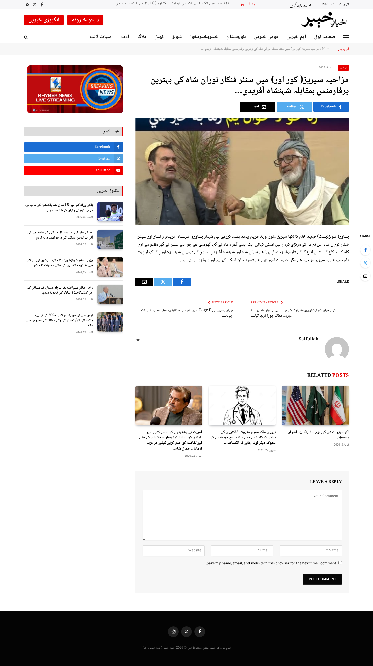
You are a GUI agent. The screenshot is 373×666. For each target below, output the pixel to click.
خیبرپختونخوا (204, 37)
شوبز (177, 37)
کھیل (159, 37)
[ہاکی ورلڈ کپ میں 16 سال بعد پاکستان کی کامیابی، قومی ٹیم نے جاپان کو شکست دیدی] (110, 212)
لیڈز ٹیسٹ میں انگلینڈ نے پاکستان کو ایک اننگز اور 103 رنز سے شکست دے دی (173, 3)
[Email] (365, 276)
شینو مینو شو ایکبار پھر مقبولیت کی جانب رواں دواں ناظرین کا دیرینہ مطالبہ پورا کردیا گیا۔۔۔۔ (293, 313)
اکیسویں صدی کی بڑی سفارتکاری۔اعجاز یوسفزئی (318, 435)
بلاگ (141, 37)
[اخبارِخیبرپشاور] (324, 20)
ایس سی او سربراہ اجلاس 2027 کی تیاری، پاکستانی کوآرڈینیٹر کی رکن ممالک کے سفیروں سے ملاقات (59, 320)
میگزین (343, 68)
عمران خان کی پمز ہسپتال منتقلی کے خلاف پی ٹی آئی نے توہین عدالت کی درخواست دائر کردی (60, 235)
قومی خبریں (266, 37)
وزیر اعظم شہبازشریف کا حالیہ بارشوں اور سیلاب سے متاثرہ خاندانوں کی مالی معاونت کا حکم (59, 263)
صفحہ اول (324, 37)
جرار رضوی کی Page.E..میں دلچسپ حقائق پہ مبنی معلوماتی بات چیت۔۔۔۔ (187, 313)
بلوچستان (236, 37)
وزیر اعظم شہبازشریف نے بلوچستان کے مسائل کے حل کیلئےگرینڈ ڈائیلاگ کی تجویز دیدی (60, 290)
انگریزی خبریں (43, 20)
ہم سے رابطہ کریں (300, 5)
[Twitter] (365, 263)
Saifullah (308, 339)
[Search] (26, 37)
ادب (125, 37)
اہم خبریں (296, 37)
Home (326, 49)
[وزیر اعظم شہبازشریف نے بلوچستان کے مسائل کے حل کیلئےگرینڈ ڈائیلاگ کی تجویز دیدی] (110, 294)
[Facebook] (365, 250)
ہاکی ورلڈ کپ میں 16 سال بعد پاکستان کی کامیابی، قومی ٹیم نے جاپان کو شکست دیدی (59, 208)
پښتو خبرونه (85, 20)
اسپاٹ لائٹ (101, 37)
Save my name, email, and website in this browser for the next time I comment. (271, 564)
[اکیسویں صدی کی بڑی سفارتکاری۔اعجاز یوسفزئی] (315, 405)
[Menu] (346, 37)
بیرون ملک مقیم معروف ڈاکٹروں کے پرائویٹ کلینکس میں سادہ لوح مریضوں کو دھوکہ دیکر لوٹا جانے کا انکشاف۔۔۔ (243, 438)
